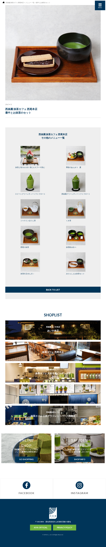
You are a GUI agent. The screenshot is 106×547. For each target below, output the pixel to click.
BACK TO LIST (53, 289)
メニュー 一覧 (29, 2)
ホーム (4, 2)
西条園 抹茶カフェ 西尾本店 (15, 2)
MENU (100, 8)
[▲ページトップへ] (99, 540)
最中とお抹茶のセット (43, 2)
